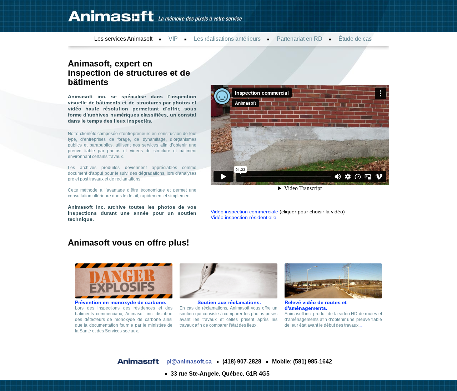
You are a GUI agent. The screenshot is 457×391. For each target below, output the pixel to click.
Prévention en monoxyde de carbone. (120, 302)
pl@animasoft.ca (189, 361)
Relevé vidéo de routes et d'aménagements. (316, 305)
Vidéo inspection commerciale (244, 211)
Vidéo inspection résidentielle (243, 217)
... (360, 325)
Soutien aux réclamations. (228, 302)
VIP (173, 39)
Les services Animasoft (123, 39)
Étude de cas (355, 39)
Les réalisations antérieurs (227, 39)
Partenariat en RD (299, 39)
